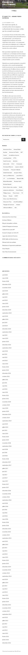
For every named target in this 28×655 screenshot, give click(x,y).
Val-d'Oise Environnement (9, 252)
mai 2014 (4, 589)
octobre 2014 (6, 573)
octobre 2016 (6, 497)
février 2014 (5, 598)
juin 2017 (4, 471)
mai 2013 (4, 627)
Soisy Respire (6, 248)
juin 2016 (4, 509)
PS (22, 193)
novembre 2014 (6, 570)
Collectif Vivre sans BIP (8, 229)
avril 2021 (4, 389)
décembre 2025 (6, 284)
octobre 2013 (6, 611)
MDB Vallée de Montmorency (10, 239)
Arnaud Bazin (17, 149)
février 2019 (5, 436)
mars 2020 (5, 408)
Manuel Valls (20, 178)
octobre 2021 (6, 376)
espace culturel (19, 167)
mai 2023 (4, 335)
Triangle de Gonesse (8, 204)
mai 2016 (4, 513)
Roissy (5, 196)
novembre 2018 (6, 443)
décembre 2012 (6, 643)
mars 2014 (5, 595)
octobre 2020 (6, 405)
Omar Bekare (19, 190)
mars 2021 (5, 392)
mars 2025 (5, 303)
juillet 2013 (5, 620)
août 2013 (5, 617)
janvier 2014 (5, 601)
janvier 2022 (5, 370)
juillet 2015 (5, 544)
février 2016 (5, 522)
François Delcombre (9, 3)
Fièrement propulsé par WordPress (11, 651)
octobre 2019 (6, 417)
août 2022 (5, 351)
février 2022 (5, 367)
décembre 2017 (6, 462)
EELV (12, 164)
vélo (15, 207)
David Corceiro (7, 161)
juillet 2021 (5, 379)
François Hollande (15, 169)
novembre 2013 (6, 608)
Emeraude (19, 164)
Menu (14, 10)
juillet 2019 (5, 427)
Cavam (5, 155)
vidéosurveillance (7, 207)
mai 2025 (4, 297)
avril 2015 (5, 554)
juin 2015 (4, 547)
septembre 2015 (6, 538)
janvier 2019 (5, 440)
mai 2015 (4, 551)
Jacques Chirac (18, 172)
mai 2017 (4, 474)
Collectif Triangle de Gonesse (10, 226)
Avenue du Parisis (14, 152)
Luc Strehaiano (11, 178)
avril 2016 (5, 516)
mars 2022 (5, 363)
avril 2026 (5, 275)
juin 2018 (4, 452)
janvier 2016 (5, 525)
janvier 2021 (5, 398)
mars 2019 (5, 433)
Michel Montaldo (7, 181)
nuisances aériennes (8, 190)
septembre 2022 (6, 348)
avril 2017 (4, 478)
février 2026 (5, 281)
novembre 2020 (6, 402)
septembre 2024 (7, 313)
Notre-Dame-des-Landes (10, 187)
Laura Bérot (19, 175)
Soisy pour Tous (7, 202)
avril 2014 (5, 592)
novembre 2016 (6, 494)
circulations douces (14, 155)
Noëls (20, 187)
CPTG (14, 158)
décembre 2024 (6, 310)
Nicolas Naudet (7, 184)
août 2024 (5, 316)
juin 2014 (4, 586)
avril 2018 (5, 455)
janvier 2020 (5, 411)
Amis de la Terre (7, 149)
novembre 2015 (6, 532)
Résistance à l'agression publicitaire (11, 245)
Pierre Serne (16, 193)
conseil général (7, 158)
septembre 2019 (6, 421)
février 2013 (5, 636)
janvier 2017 (5, 487)
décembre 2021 (6, 373)
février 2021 (5, 395)
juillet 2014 (5, 582)
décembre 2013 (6, 605)
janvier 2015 (5, 563)
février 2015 (5, 560)
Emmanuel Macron (8, 167)
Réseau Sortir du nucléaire (9, 242)
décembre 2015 (6, 528)
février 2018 (5, 459)
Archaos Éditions (6, 220)
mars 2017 (5, 481)
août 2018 (5, 449)
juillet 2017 (5, 468)
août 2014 (5, 579)
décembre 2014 (6, 566)
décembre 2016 (6, 490)
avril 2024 (5, 325)
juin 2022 (4, 354)
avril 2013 (4, 630)
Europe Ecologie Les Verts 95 (10, 233)
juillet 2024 (5, 319)
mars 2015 (5, 557)
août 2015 (5, 541)
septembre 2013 (6, 614)
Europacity (6, 169)
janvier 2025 (5, 306)
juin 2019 (4, 430)
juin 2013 (4, 624)
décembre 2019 (6, 414)
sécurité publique (18, 202)
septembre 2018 (6, 446)
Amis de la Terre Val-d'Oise (9, 217)
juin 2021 (4, 383)
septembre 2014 (6, 576)
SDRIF (16, 196)
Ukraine (18, 204)
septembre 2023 (6, 332)
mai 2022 (4, 357)
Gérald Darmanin (7, 172)
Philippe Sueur (7, 193)
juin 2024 (4, 322)
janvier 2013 (5, 639)
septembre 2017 (6, 465)
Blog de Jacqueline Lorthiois (9, 223)
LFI (4, 178)
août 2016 (5, 503)
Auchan (5, 152)
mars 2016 (5, 519)
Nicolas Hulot (17, 181)
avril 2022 (5, 360)
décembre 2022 (6, 344)
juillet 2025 (5, 294)
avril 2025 (5, 300)
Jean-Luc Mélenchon (8, 175)
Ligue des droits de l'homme (9, 236)
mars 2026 (5, 278)
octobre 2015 (6, 535)
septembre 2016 (6, 500)
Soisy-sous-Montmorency (10, 199)
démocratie (6, 164)
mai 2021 (4, 386)
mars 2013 (5, 633)
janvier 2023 (5, 341)
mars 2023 (5, 338)
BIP (22, 152)
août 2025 (5, 291)
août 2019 (5, 424)
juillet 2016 (5, 506)
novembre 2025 (6, 287)
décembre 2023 (6, 329)
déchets (15, 161)
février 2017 (5, 484)
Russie (10, 196)
